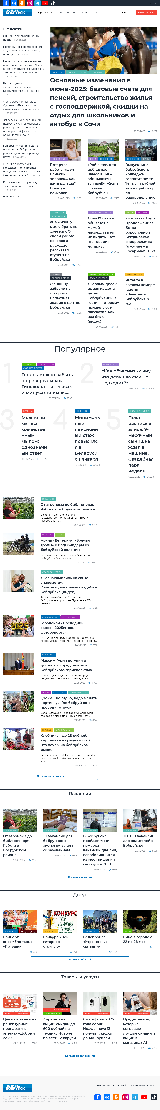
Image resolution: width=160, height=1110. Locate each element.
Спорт (60, 534)
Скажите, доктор (32, 368)
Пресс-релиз (134, 274)
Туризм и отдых (77, 72)
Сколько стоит (64, 730)
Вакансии (48, 499)
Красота (28, 411)
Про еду (46, 730)
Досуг (45, 692)
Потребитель (52, 1013)
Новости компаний (16, 1013)
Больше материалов (50, 776)
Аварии (56, 274)
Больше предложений (80, 1055)
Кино (128, 931)
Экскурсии (91, 931)
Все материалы (146, 12)
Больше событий (80, 959)
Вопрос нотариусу (100, 212)
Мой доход (58, 212)
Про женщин (46, 364)
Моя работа (58, 216)
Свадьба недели (139, 411)
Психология (59, 159)
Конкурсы (50, 931)
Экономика (96, 72)
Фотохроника (70, 617)
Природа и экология (101, 274)
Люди (92, 159)
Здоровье (29, 364)
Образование (50, 617)
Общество (57, 72)
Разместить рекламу (143, 1085)
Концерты (10, 931)
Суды (146, 159)
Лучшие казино (90, 12)
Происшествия (66, 12)
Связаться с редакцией (110, 1085)
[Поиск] (154, 2)
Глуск (130, 212)
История (143, 212)
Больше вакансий (80, 877)
